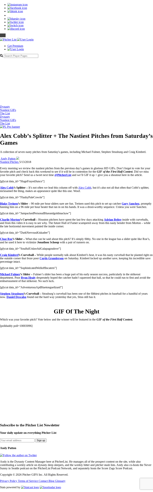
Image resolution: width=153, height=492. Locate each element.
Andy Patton (8, 158)
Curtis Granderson (52, 258)
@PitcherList (62, 175)
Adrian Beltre (112, 219)
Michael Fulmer (10, 274)
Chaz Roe (6, 239)
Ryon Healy (28, 277)
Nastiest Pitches (9, 162)
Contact (44, 481)
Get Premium (15, 45)
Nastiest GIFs (8, 110)
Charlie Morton (10, 219)
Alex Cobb (7, 187)
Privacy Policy (9, 481)
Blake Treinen (9, 203)
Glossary (60, 481)
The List (5, 113)
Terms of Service (28, 481)
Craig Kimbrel (9, 255)
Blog (52, 481)
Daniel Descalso (16, 297)
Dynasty (5, 106)
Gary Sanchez (130, 203)
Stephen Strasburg (12, 293)
